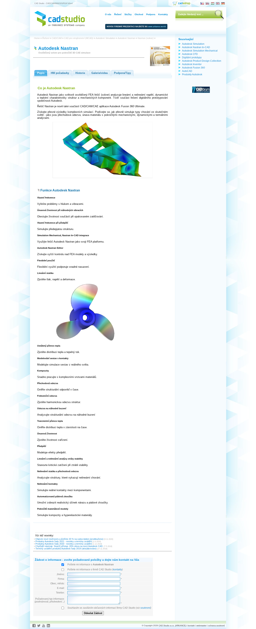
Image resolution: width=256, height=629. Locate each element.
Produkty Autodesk (192, 74)
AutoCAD (187, 71)
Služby (128, 14)
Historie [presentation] (80, 72)
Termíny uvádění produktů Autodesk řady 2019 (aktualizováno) (66, 548)
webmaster (201, 625)
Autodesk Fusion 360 (193, 67)
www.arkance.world (157, 27)
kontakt (191, 625)
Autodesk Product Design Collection (201, 60)
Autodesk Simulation (193, 44)
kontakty (117, 569)
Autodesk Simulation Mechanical (200, 50)
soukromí (145, 607)
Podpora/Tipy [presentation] (122, 72)
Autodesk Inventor (192, 64)
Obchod (139, 14)
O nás (108, 14)
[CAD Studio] (59, 25)
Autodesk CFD (190, 54)
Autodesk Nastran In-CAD (196, 47)
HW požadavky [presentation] (60, 72)
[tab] (40, 73)
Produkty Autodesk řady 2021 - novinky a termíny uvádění (63, 541)
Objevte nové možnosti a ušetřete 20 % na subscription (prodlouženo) (69, 539)
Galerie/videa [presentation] (99, 72)
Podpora (150, 14)
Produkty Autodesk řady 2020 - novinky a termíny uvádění (63, 544)
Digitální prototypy (192, 57)
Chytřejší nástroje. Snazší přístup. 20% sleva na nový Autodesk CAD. (69, 546)
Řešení (117, 14)
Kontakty (163, 14)
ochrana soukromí (216, 625)
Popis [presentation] (40, 72)
